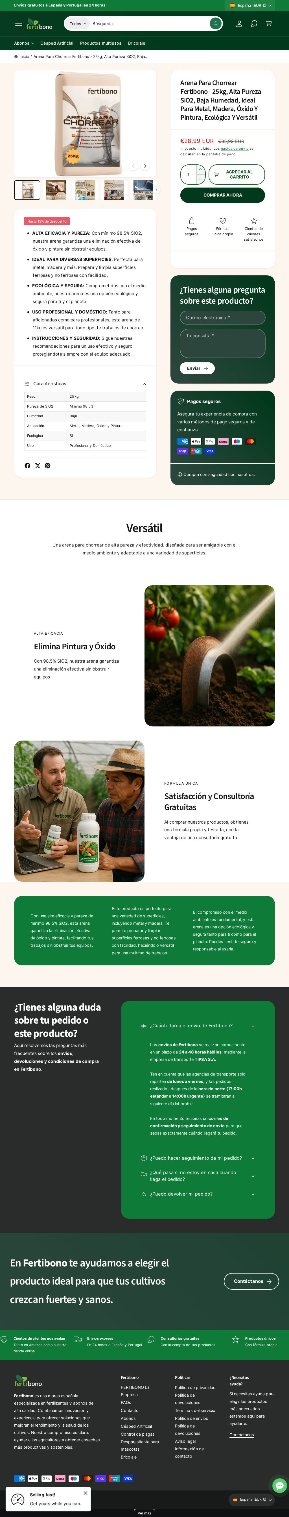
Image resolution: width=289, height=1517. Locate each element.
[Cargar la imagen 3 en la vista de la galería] (85, 190)
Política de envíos (191, 1418)
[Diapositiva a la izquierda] (133, 166)
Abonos (128, 1418)
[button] (18, 23)
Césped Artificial (136, 1426)
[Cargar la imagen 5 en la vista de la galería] (143, 190)
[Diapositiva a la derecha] (145, 166)
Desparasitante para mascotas (140, 1445)
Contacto (130, 1410)
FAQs (126, 1402)
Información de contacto (189, 1452)
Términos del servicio (195, 1410)
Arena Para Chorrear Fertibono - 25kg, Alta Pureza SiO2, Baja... (91, 56)
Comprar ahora (222, 195)
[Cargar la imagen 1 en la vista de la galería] (27, 190)
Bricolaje (129, 1457)
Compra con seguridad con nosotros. (219, 474)
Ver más (144, 1513)
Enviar (193, 368)
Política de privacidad (195, 1387)
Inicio (24, 56)
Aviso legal (185, 1441)
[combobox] (157, 23)
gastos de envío (235, 148)
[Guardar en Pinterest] (47, 465)
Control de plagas (138, 1434)
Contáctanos (248, 1281)
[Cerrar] (85, 1493)
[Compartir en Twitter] (37, 465)
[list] (144, 1345)
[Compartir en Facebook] (27, 465)
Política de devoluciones (187, 1399)
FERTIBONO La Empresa (135, 1391)
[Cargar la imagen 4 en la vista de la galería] (114, 190)
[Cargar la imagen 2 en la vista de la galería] (56, 190)
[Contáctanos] (254, 23)
